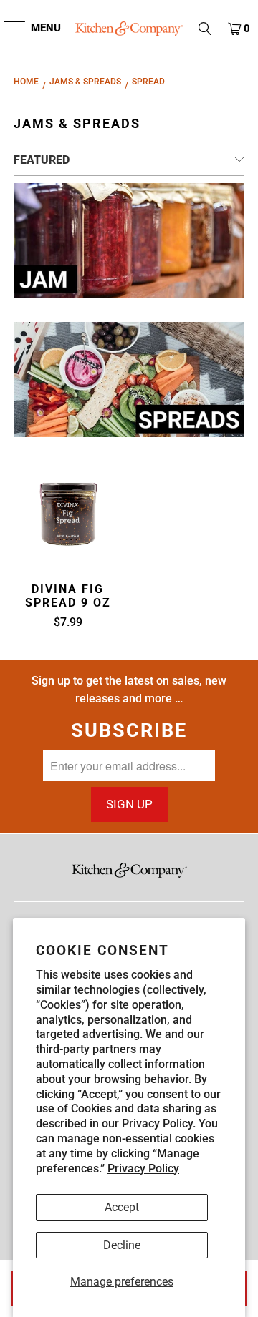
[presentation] (68, 514)
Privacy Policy (143, 1168)
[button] (205, 28)
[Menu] (7, 28)
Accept (122, 1207)
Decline (121, 1245)
